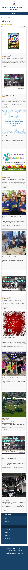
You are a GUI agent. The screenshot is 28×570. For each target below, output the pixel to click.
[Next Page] (21, 27)
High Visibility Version (7, 552)
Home (2, 17)
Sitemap (7, 553)
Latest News (8, 17)
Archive (24, 26)
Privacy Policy (13, 553)
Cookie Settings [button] (19, 553)
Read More (5, 66)
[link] (19, 27)
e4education (19, 550)
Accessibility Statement (18, 552)
